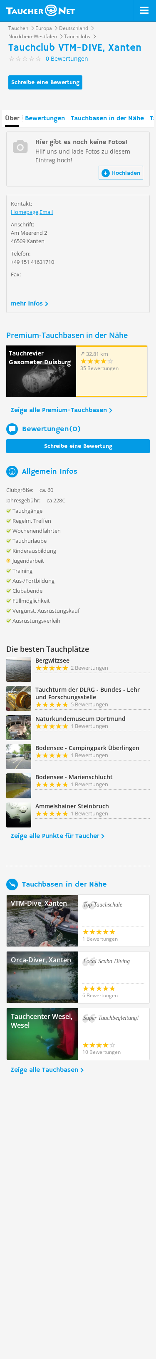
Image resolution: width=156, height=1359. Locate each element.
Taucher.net (40, 10)
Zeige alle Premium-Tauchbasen (58, 410)
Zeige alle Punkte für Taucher (54, 836)
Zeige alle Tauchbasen (44, 1070)
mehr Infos (27, 304)
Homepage (24, 212)
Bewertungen (45, 118)
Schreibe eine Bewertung (45, 82)
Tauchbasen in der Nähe (107, 118)
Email (46, 212)
